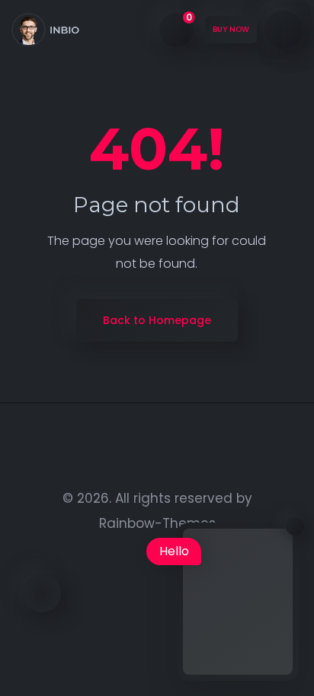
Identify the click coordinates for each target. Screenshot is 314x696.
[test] (45, 30)
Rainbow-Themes (157, 523)
